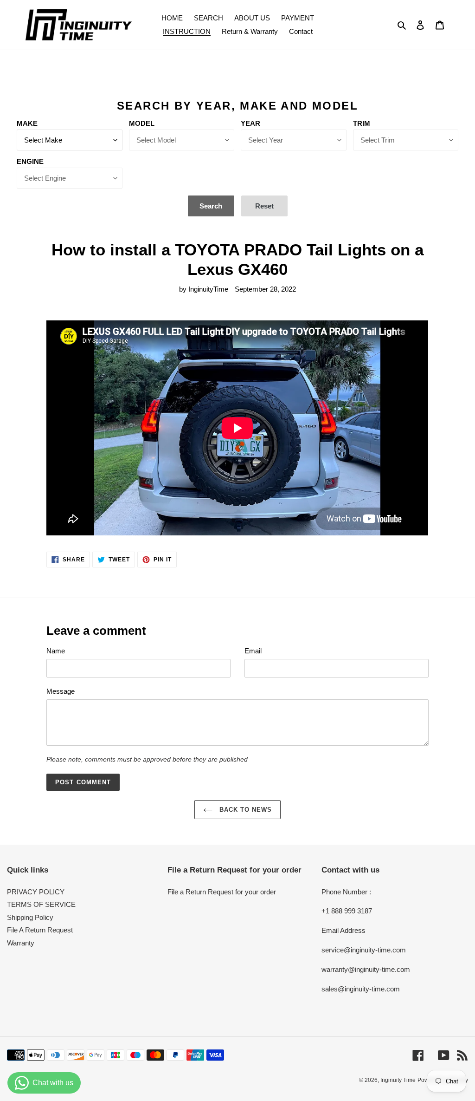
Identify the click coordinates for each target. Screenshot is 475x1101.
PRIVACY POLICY (35, 892)
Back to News (244, 809)
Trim (361, 123)
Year (250, 123)
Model (141, 123)
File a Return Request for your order (221, 892)
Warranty (20, 943)
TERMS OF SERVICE (41, 904)
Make (27, 123)
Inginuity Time (398, 1080)
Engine (30, 161)
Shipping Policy (30, 917)
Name (55, 651)
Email (253, 651)
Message (60, 691)
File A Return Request (40, 930)
